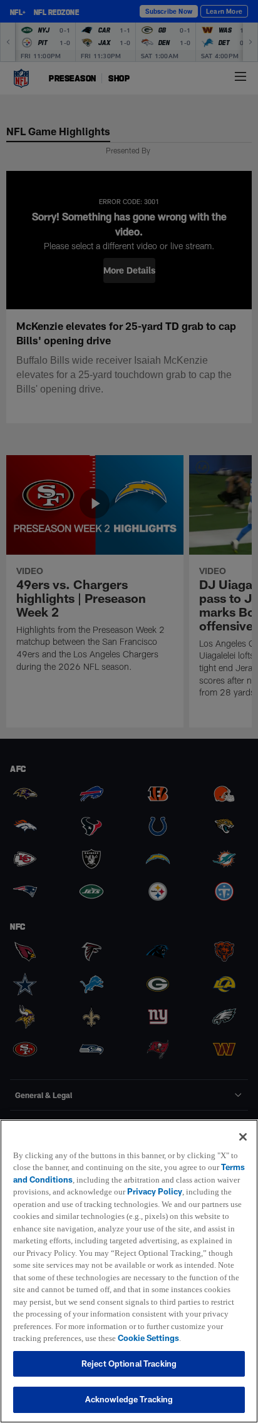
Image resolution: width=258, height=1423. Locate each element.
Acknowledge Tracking (129, 1399)
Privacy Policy (183, 1179)
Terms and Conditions (55, 1167)
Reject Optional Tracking (129, 1364)
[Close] (243, 1124)
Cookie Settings (126, 1338)
